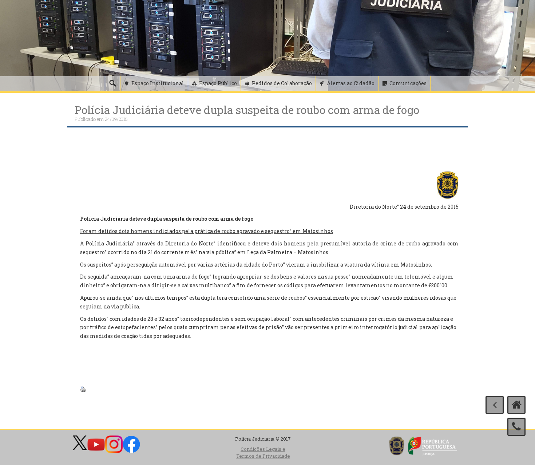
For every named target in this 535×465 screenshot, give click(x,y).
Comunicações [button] (408, 83)
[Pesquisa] (112, 83)
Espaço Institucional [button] (157, 83)
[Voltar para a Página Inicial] (516, 405)
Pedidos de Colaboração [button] (282, 83)
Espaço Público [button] (218, 83)
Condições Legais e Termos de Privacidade (263, 452)
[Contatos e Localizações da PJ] (516, 427)
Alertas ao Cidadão (350, 83)
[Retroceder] (495, 405)
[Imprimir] (83, 388)
